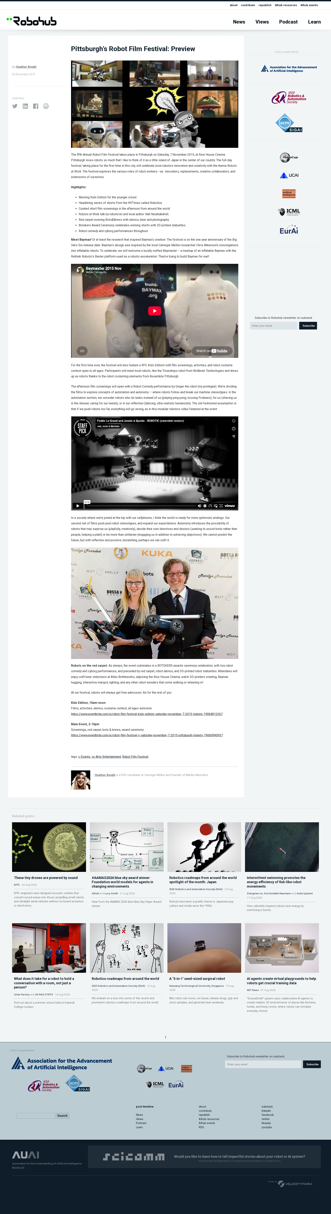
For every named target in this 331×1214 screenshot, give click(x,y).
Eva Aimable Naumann (277, 893)
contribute (248, 5)
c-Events (84, 757)
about (234, 5)
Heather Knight (26, 67)
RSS (201, 1127)
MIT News (253, 990)
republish (265, 5)
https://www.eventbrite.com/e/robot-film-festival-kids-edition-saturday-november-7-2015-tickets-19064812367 (147, 714)
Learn (314, 22)
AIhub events (309, 5)
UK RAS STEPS (44, 994)
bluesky (266, 1123)
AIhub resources (286, 5)
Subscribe (309, 325)
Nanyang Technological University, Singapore (196, 985)
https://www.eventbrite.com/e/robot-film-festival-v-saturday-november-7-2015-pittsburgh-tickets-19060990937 (147, 735)
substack (267, 1106)
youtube (267, 1127)
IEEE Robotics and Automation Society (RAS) (196, 889)
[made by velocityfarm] (290, 1183)
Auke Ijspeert (305, 893)
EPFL (17, 884)
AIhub (95, 893)
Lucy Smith (111, 893)
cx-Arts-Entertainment (106, 757)
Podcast (288, 22)
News (239, 22)
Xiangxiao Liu (255, 893)
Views (262, 22)
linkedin (266, 1111)
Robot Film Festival (135, 757)
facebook (268, 1115)
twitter (266, 1119)
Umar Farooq (21, 994)
